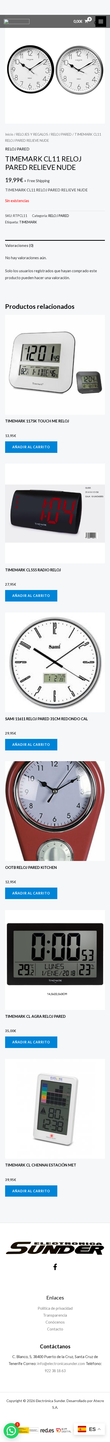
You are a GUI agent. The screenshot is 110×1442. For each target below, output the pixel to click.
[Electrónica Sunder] (16, 21)
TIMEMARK (28, 222)
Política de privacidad (55, 1308)
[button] (11, 1430)
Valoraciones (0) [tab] (19, 245)
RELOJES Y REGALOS (32, 134)
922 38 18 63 (55, 1371)
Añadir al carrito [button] (31, 447)
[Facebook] (55, 1267)
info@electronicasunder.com (61, 1363)
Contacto (55, 1329)
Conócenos (55, 1322)
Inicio (9, 134)
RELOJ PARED (61, 134)
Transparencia (55, 1315)
